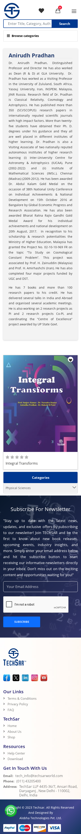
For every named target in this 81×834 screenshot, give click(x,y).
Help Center (16, 753)
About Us (14, 731)
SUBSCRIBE (21, 622)
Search (64, 23)
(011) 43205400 (28, 781)
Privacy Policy (18, 704)
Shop (11, 737)
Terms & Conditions (22, 698)
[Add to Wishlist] (70, 359)
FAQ (11, 710)
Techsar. (39, 807)
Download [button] (16, 759)
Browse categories (25, 36)
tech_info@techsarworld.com (39, 776)
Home (12, 726)
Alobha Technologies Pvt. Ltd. (40, 818)
